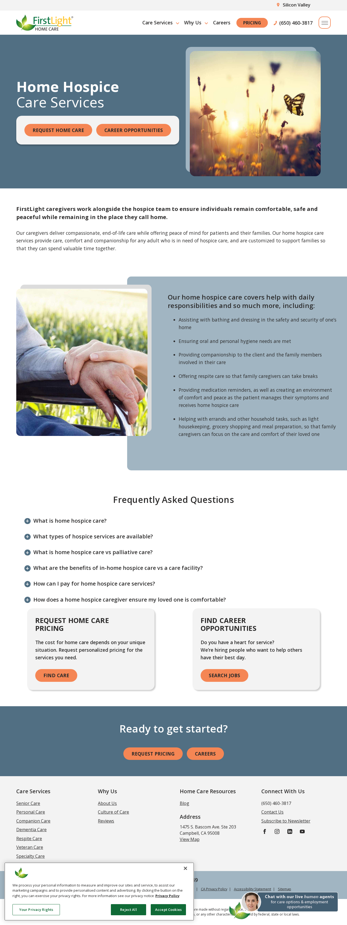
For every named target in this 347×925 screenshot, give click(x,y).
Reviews (106, 821)
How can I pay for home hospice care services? (94, 583)
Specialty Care (30, 856)
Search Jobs (224, 675)
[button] (284, 905)
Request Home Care (58, 130)
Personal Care (30, 812)
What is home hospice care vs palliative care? (93, 552)
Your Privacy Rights (36, 909)
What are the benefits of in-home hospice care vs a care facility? (118, 567)
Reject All (128, 909)
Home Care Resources (208, 791)
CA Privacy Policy (214, 889)
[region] (99, 891)
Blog (184, 803)
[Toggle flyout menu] (325, 23)
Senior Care (28, 803)
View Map (190, 839)
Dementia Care (31, 830)
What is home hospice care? (70, 520)
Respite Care (29, 839)
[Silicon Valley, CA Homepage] (44, 23)
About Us (107, 803)
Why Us (192, 22)
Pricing (252, 23)
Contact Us (272, 812)
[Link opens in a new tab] (264, 831)
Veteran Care (29, 847)
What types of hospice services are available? (93, 536)
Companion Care (33, 821)
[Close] (185, 868)
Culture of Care (113, 812)
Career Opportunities (133, 130)
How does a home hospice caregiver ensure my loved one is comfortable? (129, 599)
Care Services (157, 22)
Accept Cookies (168, 909)
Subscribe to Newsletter (285, 821)
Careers (221, 22)
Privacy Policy (167, 895)
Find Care (56, 675)
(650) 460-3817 (296, 23)
